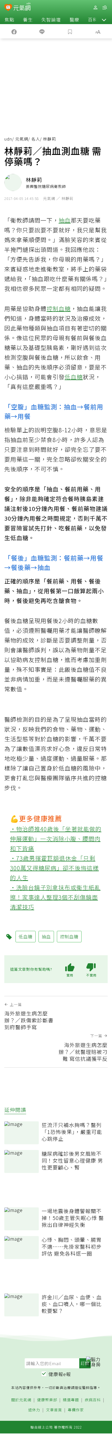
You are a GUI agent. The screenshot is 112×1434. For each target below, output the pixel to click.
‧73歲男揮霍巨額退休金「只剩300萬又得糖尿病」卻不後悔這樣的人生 (54, 868)
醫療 (74, 19)
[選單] (104, 7)
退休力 (34, 1410)
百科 (93, 19)
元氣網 (21, 139)
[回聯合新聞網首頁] (8, 8)
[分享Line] (42, 31)
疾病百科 (93, 1400)
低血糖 (74, 377)
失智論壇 (51, 19)
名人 (35, 139)
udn (8, 139)
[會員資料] (95, 7)
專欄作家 (76, 1410)
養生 (28, 19)
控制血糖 (59, 308)
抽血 (65, 220)
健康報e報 (60, 1374)
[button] (104, 19)
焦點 (9, 19)
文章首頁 (54, 1410)
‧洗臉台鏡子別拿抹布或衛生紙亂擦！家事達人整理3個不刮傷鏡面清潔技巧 (55, 897)
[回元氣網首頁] (21, 7)
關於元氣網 (21, 1400)
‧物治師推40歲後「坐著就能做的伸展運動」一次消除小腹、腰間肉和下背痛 (55, 839)
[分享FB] (14, 31)
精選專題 (71, 1400)
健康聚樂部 (47, 1400)
